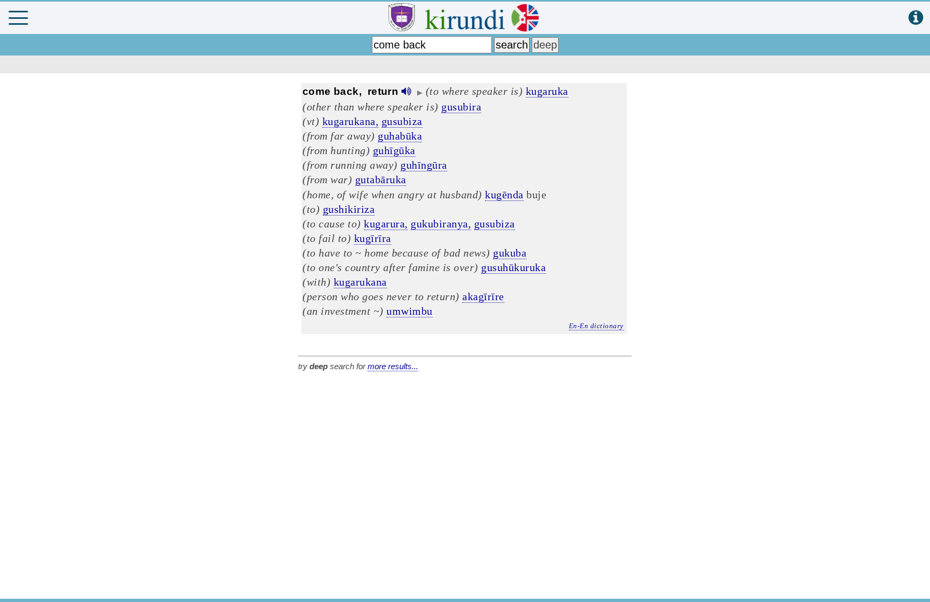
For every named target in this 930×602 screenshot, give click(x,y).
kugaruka (547, 91)
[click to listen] (406, 91)
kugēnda (504, 194)
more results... (393, 366)
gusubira (461, 107)
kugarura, (386, 224)
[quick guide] (915, 18)
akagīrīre (483, 296)
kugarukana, (350, 121)
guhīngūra (423, 165)
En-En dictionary (596, 326)
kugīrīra (372, 238)
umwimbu (409, 311)
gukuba (509, 253)
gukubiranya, (441, 224)
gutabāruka (380, 179)
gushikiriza (349, 209)
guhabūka (400, 136)
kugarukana (360, 282)
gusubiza (402, 121)
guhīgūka (394, 150)
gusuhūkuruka (513, 267)
